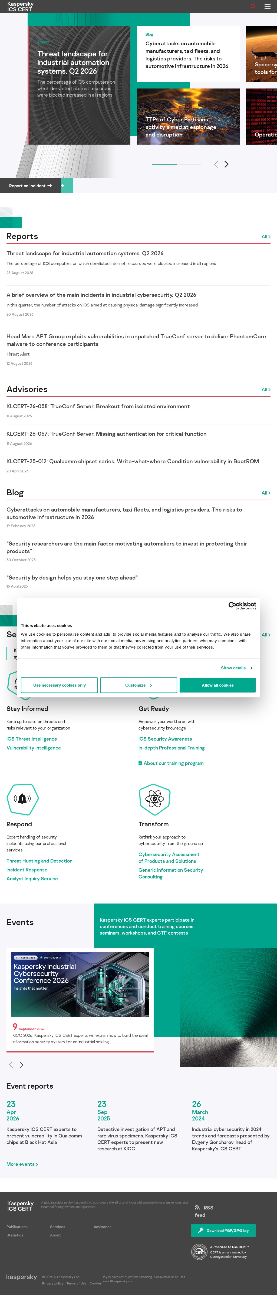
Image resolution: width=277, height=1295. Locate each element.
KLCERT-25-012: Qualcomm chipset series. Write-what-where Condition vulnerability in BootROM (132, 461)
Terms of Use (76, 1283)
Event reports (29, 1086)
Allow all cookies (218, 685)
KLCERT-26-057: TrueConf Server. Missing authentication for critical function (106, 433)
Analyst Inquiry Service (32, 878)
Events (20, 922)
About (55, 1235)
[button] (226, 164)
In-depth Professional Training (171, 748)
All (264, 236)
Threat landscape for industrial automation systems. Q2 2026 (84, 253)
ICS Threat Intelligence (31, 739)
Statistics (14, 1235)
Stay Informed (27, 708)
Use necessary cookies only (59, 685)
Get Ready (153, 708)
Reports (22, 236)
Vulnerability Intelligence (33, 748)
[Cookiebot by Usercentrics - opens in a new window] (232, 606)
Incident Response (26, 870)
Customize (135, 685)
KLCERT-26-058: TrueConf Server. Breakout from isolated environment (98, 406)
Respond (19, 824)
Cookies (96, 1283)
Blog (15, 492)
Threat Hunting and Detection (39, 861)
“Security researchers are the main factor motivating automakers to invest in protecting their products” (126, 547)
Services (57, 1226)
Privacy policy (53, 1283)
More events (20, 1164)
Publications (17, 1226)
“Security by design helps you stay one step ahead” (72, 577)
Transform (153, 824)
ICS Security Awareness (165, 739)
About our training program (174, 763)
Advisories (27, 389)
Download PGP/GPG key (228, 1230)
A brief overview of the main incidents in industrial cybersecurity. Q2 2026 (101, 294)
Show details (233, 668)
